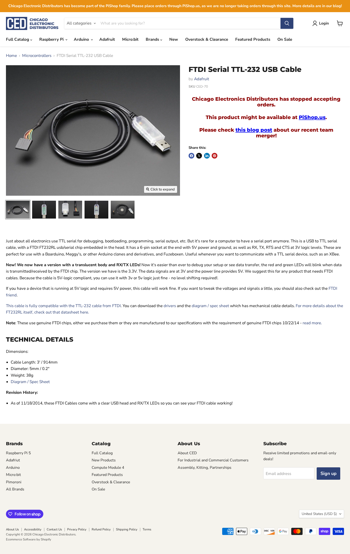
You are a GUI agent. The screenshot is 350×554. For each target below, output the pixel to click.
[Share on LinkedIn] (207, 156)
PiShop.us (312, 117)
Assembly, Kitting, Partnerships (204, 467)
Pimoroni (13, 482)
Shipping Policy (126, 529)
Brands (153, 39)
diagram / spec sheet (210, 306)
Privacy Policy (76, 529)
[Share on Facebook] (191, 156)
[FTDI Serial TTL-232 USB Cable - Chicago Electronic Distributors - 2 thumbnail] (44, 209)
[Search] (286, 23)
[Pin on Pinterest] (214, 156)
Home (11, 55)
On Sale (284, 39)
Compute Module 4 (108, 467)
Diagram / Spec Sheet (30, 381)
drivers (170, 306)
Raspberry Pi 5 (18, 453)
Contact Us (54, 529)
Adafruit (107, 39)
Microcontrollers (36, 55)
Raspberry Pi (52, 39)
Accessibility (32, 529)
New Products (104, 460)
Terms (147, 529)
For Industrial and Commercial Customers (213, 460)
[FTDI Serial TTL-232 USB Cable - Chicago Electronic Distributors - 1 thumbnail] (17, 209)
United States (319, 513)
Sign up (328, 473)
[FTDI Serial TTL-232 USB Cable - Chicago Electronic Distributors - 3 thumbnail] (70, 209)
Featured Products (252, 39)
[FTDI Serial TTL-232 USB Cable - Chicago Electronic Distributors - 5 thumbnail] (122, 209)
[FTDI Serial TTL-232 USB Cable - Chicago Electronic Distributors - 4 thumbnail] (96, 209)
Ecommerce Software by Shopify (28, 539)
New (173, 39)
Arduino (82, 39)
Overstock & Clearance (206, 39)
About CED (187, 453)
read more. (312, 323)
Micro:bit (130, 39)
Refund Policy (101, 529)
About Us (12, 529)
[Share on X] (199, 156)
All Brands (15, 489)
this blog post (253, 130)
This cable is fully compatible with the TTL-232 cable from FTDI (63, 306)
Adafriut (13, 460)
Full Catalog (18, 39)
